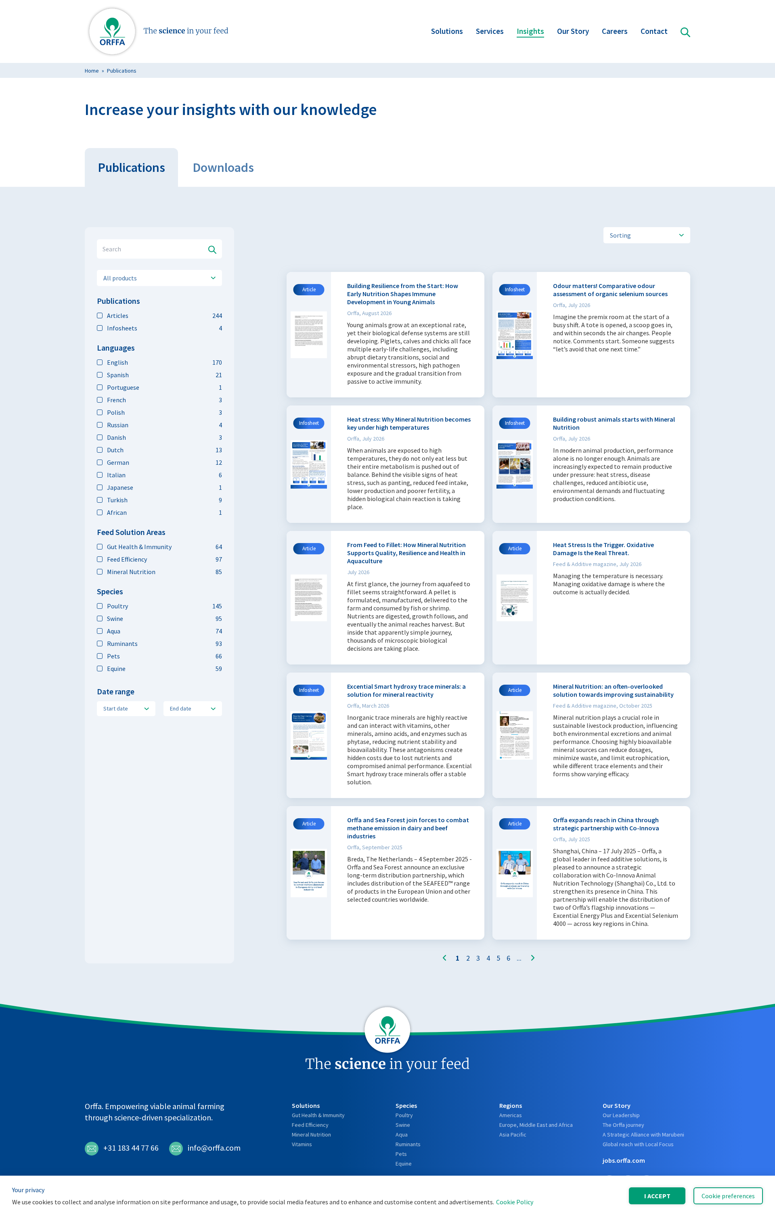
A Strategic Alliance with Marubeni (643, 1134)
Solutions (447, 31)
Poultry (164, 606)
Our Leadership (621, 1115)
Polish (164, 412)
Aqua (164, 631)
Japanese (164, 487)
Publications (121, 70)
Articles (164, 315)
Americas (510, 1115)
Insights (530, 31)
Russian (164, 425)
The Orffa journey (623, 1124)
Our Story (573, 31)
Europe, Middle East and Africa (536, 1124)
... (519, 958)
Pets (164, 656)
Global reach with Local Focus (638, 1144)
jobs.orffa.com (624, 1160)
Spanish (164, 375)
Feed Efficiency (164, 559)
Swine (164, 618)
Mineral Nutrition (164, 572)
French (164, 400)
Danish (164, 437)
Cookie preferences (728, 1196)
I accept (657, 1196)
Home (92, 70)
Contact (654, 31)
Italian (164, 475)
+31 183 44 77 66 (131, 1148)
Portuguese (164, 387)
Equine (164, 668)
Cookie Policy (514, 1202)
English (164, 362)
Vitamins (302, 1144)
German (164, 462)
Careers (615, 31)
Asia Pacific (512, 1134)
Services (490, 31)
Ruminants (164, 643)
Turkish (164, 500)
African (164, 512)
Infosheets (164, 328)
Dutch (164, 450)
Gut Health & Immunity (164, 547)
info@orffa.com (214, 1148)
